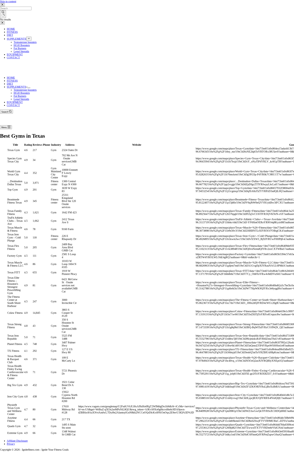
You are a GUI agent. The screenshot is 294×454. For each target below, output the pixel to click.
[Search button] (3, 14)
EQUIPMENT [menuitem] (15, 54)
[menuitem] (28, 39)
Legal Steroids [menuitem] (21, 51)
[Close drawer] (2, 23)
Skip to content (8, 1)
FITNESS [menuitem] (12, 32)
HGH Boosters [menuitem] (22, 45)
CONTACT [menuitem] (13, 57)
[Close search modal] (2, 5)
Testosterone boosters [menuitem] (25, 42)
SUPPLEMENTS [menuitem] (16, 38)
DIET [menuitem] (10, 35)
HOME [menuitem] (11, 28)
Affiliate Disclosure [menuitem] (17, 440)
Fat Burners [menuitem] (20, 48)
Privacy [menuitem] (11, 443)
